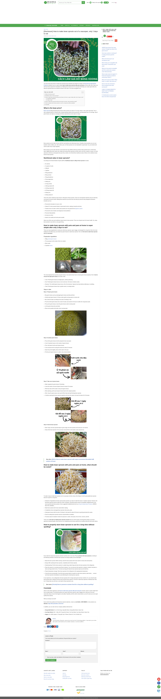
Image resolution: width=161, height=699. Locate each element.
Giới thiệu (64, 675)
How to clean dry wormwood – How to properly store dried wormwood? (108, 85)
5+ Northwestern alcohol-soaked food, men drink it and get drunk (109, 95)
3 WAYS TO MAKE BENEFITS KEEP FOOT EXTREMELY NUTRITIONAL (109, 91)
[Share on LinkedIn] (57, 626)
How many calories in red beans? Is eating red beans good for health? (109, 55)
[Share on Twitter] (50, 626)
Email (64, 651)
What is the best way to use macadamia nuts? (108, 59)
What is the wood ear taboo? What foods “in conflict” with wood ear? (109, 80)
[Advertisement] (80, 14)
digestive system (79, 208)
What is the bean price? (50, 94)
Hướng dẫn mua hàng (67, 678)
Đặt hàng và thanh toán (86, 676)
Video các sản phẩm (48, 677)
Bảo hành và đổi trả (85, 675)
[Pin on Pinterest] (55, 626)
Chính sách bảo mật (85, 673)
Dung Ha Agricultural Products (85, 504)
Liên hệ (64, 673)
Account (82, 25)
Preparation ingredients (51, 98)
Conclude (47, 104)
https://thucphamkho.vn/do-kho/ (55, 603)
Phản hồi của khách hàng (49, 679)
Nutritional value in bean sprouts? (52, 95)
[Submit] (83, 2)
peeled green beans (51, 238)
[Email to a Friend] (53, 626)
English (113, 2)
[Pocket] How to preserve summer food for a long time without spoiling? (73, 584)
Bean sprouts (47, 110)
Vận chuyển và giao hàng (86, 678)
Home (62, 25)
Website (82, 651)
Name (46, 651)
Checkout (88, 25)
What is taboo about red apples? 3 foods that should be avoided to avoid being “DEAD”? (109, 76)
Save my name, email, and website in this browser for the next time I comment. (64, 657)
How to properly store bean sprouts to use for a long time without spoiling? (60, 102)
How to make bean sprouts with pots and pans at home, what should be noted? (61, 101)
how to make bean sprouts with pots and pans (70, 590)
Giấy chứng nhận (47, 675)
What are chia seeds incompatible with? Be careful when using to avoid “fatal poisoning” (109, 70)
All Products (74, 25)
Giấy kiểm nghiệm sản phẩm (49, 673)
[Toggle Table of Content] (82, 92)
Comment (47, 640)
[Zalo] (158, 690)
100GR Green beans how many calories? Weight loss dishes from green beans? (109, 49)
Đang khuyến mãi (66, 676)
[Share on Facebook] (48, 626)
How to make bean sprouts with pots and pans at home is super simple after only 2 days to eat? (64, 97)
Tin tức (46, 29)
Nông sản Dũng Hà (94, 697)
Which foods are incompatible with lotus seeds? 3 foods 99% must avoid (109, 64)
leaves (50, 245)
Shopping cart (95, 25)
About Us (67, 25)
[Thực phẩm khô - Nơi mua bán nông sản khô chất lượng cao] (50, 2)
